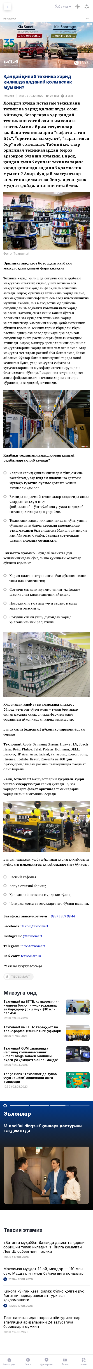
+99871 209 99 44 (62, 916)
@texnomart (32, 936)
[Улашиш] (86, 6)
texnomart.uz (31, 956)
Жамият (8, 96)
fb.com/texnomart (35, 926)
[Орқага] (7, 6)
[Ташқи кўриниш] (77, 6)
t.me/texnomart (33, 946)
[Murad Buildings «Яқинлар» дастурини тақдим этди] (46, 1165)
